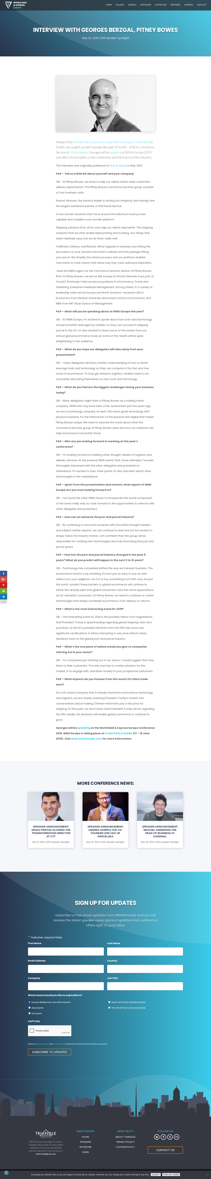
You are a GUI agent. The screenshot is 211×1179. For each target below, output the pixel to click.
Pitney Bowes (79, 152)
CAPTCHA (34, 1021)
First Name (35, 943)
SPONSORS (85, 1146)
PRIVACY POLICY (125, 1141)
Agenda (132, 5)
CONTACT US (165, 1150)
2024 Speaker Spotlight (58, 842)
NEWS (85, 1152)
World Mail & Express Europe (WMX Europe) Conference (111, 142)
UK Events (37, 1013)
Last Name (114, 943)
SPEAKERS (85, 1141)
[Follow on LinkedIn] (156, 1137)
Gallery (120, 5)
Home (109, 5)
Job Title (113, 978)
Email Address (37, 960)
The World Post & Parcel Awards (128, 1007)
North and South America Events (128, 1002)
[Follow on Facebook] (163, 1137)
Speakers (175, 5)
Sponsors (145, 5)
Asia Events (38, 1007)
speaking (116, 152)
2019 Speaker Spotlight (114, 38)
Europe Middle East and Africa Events (51, 1002)
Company (35, 978)
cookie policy (59, 1044)
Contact (201, 5)
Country (113, 960)
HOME (85, 1136)
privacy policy (42, 1044)
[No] (207, 1175)
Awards (188, 5)
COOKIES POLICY (125, 1146)
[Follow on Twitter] (170, 1137)
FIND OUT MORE (171, 1174)
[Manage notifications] (6, 1172)
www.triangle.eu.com (46, 1154)
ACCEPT (156, 1174)
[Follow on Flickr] (176, 1137)
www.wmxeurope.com (86, 738)
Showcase (161, 5)
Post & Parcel (118, 165)
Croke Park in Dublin (118, 733)
